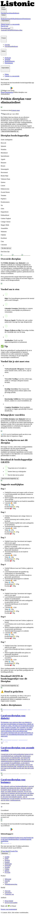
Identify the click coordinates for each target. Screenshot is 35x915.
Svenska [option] (7, 867)
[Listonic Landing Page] (17, 6)
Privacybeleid (9, 901)
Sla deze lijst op (6, 248)
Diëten (3, 24)
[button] (3, 33)
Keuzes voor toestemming (9, 909)
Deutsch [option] (7, 860)
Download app (5, 28)
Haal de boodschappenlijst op (10, 131)
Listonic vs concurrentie (12, 24)
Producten (4, 19)
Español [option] (7, 862)
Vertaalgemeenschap (11, 884)
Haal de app (4, 26)
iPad (9, 30)
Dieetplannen (26, 19)
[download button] (6, 89)
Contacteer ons (9, 894)
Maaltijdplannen (17, 19)
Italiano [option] (7, 871)
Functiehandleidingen (12, 13)
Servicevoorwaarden (11, 902)
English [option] (7, 857)
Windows (17, 30)
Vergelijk (10, 19)
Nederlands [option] (8, 864)
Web (12, 30)
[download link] (5, 851)
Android (3, 30)
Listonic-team (15, 110)
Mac (21, 30)
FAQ (6, 882)
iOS (7, 30)
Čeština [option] (7, 869)
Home (3, 92)
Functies (3, 13)
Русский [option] (7, 872)
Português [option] (8, 865)
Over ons (7, 891)
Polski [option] (6, 858)
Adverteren (8, 892)
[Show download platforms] (11, 28)
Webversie (8, 879)
